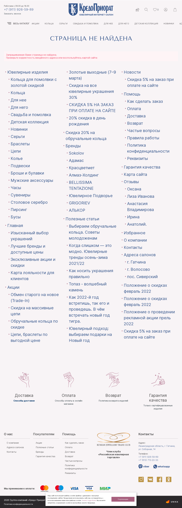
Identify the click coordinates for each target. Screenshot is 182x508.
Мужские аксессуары (32, 180)
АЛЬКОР (77, 210)
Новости (132, 72)
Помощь (132, 94)
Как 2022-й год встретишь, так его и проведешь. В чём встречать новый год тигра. (89, 309)
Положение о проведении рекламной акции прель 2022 (149, 317)
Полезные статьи (82, 218)
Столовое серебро (29, 202)
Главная (15, 225)
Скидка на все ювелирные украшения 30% (91, 91)
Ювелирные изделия (27, 72)
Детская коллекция (146, 23)
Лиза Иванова (140, 196)
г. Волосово (138, 269)
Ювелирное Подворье (91, 195)
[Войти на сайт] (165, 9)
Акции (35, 23)
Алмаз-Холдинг (84, 175)
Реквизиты (137, 158)
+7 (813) (148, 460)
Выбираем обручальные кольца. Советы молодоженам (92, 232)
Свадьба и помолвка (85, 23)
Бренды (73, 145)
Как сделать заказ (145, 101)
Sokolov (76, 153)
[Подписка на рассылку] (137, 9)
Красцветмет (82, 167)
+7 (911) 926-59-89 (18, 9)
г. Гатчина (136, 262)
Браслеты (20, 143)
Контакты (133, 247)
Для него (123, 23)
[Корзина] (175, 9)
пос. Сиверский (142, 276)
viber (146, 466)
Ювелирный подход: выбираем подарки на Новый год (90, 334)
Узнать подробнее (89, 500)
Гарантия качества (142, 167)
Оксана (134, 189)
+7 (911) (148, 457)
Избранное (134, 232)
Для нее (108, 23)
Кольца (49, 23)
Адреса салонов (140, 254)
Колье (17, 158)
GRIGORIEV (79, 203)
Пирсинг (19, 209)
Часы (16, 187)
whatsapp (164, 466)
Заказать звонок (12, 13)
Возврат (135, 123)
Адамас (76, 160)
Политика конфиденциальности (18, 504)
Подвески (20, 165)
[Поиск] (146, 9)
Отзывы (131, 181)
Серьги (63, 23)
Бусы (16, 216)
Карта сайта (135, 174)
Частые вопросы (143, 130)
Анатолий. (137, 224)
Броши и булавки (27, 173)
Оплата (134, 108)
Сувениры (20, 195)
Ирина (133, 216)
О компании (135, 240)
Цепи (16, 151)
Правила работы (143, 137)
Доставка (136, 116)
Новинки (169, 23)
